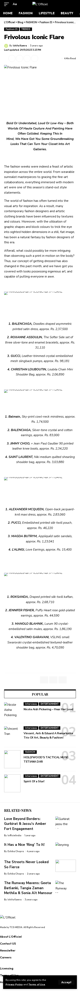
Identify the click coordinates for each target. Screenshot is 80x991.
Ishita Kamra (20, 45)
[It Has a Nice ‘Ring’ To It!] (65, 848)
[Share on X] (11, 58)
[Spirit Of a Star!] (12, 783)
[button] (66, 982)
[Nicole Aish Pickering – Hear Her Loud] (12, 711)
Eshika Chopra (16, 851)
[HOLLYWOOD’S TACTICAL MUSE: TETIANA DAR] (12, 759)
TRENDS (25, 29)
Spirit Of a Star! (34, 781)
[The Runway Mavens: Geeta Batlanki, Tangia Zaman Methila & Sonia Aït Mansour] (65, 887)
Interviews (31, 703)
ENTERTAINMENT (50, 703)
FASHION (30, 752)
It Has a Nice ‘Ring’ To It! (24, 844)
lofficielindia (14, 835)
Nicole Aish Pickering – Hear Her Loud (48, 709)
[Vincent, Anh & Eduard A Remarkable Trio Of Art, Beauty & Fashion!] (12, 735)
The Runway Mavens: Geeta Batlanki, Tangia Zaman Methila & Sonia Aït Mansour (28, 888)
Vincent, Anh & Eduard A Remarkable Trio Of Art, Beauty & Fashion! (48, 735)
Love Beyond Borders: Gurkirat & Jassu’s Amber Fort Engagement (25, 824)
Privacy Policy (14, 984)
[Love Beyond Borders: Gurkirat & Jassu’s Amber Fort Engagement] (65, 823)
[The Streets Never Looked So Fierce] (65, 866)
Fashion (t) (12, 29)
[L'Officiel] (40, 4)
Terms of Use (37, 984)
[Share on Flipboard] (19, 58)
